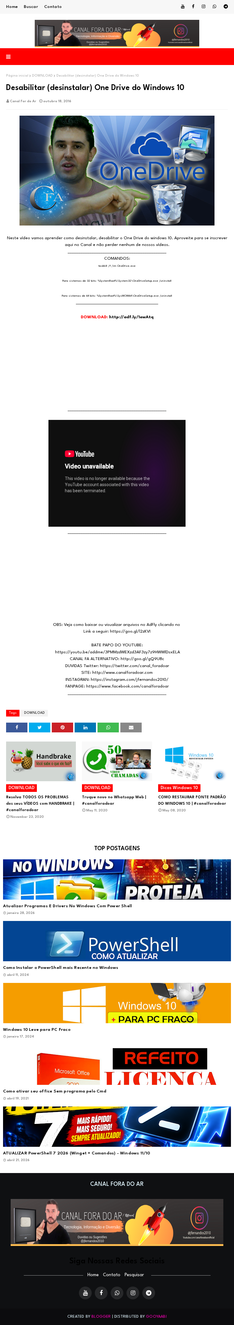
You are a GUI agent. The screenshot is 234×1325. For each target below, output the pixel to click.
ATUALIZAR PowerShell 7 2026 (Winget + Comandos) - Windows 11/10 (76, 1153)
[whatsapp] (214, 6)
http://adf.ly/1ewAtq (131, 317)
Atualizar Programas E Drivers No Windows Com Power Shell (67, 906)
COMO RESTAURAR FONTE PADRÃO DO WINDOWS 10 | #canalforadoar (192, 800)
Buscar (31, 7)
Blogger (101, 1317)
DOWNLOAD (42, 76)
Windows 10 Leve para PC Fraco (36, 1029)
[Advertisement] (117, 363)
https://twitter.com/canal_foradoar (134, 666)
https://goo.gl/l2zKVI (130, 631)
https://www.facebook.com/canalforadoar (127, 686)
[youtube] (183, 6)
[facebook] (193, 6)
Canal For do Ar (23, 101)
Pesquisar (134, 1275)
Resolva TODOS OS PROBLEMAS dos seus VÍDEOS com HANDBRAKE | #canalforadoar (40, 803)
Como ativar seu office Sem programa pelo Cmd (54, 1091)
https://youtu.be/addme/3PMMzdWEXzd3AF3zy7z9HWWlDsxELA (117, 652)
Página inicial (17, 76)
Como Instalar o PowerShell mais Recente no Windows (60, 968)
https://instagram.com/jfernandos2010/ (129, 679)
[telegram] (225, 6)
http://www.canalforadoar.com (122, 672)
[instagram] (203, 6)
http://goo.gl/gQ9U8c (142, 659)
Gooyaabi (156, 1317)
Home (12, 7)
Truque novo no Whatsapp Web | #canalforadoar (114, 800)
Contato (53, 7)
